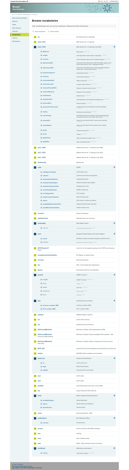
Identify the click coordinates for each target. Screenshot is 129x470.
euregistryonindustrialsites (47, 255)
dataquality (42, 223)
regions (45, 200)
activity (45, 238)
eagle (44, 366)
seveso (40, 428)
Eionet (19, 14)
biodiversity (42, 162)
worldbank (41, 448)
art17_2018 (42, 157)
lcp (39, 390)
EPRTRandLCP (43, 248)
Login (101, 1)
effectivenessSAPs (48, 68)
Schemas (15, 31)
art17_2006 (42, 147)
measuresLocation (48, 84)
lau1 (39, 376)
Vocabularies (16, 34)
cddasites (45, 175)
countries (45, 59)
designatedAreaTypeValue (50, 179)
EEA (20, 1)
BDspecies (46, 51)
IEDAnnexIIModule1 (45, 329)
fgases (40, 270)
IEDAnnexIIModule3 (45, 334)
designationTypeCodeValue (51, 186)
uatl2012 (45, 370)
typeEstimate (46, 137)
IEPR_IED (41, 348)
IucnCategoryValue (48, 193)
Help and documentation (19, 18)
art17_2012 (42, 152)
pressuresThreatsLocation (50, 107)
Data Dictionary (26, 14)
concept (45, 279)
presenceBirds (47, 103)
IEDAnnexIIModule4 (45, 341)
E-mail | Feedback (17, 464)
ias (39, 319)
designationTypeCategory (50, 182)
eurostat (41, 260)
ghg (39, 301)
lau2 (39, 381)
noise (40, 413)
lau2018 (40, 386)
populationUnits (47, 99)
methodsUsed (47, 95)
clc (44, 363)
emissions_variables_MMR (50, 305)
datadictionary (43, 218)
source (45, 287)
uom (39, 438)
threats (45, 130)
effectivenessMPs (48, 63)
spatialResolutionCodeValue (51, 207)
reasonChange (47, 115)
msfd (39, 395)
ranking (45, 112)
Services (14, 38)
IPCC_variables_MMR (49, 309)
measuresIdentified (48, 80)
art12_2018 (42, 47)
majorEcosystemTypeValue (51, 197)
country (45, 453)
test (39, 433)
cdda (39, 167)
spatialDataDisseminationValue (52, 204)
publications (42, 418)
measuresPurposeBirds (50, 88)
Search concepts (54, 31)
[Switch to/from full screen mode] (107, 1)
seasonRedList (47, 125)
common (41, 213)
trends (45, 134)
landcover (41, 358)
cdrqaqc (45, 55)
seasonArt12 (46, 120)
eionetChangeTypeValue (50, 190)
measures (46, 76)
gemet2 (40, 275)
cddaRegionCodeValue (49, 172)
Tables (14, 24)
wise (39, 443)
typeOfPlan (46, 141)
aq (38, 37)
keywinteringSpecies (49, 72)
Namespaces (16, 41)
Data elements (16, 28)
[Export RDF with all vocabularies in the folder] (114, 47)
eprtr (39, 234)
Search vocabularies (40, 31)
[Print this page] (105, 1)
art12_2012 (42, 42)
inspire (40, 353)
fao (39, 265)
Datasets (15, 21)
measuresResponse (48, 91)
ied (39, 324)
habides (40, 314)
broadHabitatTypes (48, 400)
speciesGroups (47, 407)
